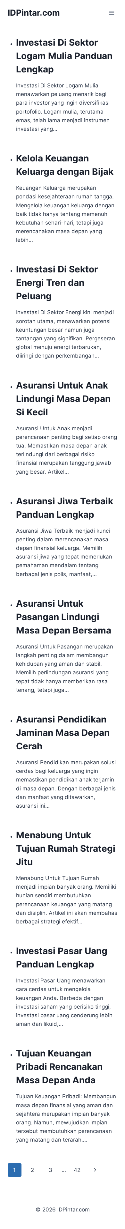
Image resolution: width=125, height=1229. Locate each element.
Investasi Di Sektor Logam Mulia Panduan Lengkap (64, 56)
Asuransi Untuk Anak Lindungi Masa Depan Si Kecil (63, 399)
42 (77, 1170)
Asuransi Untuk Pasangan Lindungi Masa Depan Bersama (63, 617)
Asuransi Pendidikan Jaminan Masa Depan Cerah (63, 732)
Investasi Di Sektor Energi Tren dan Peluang (57, 282)
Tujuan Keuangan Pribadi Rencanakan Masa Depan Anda (59, 1066)
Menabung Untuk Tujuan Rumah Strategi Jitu (65, 848)
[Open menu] (111, 13)
